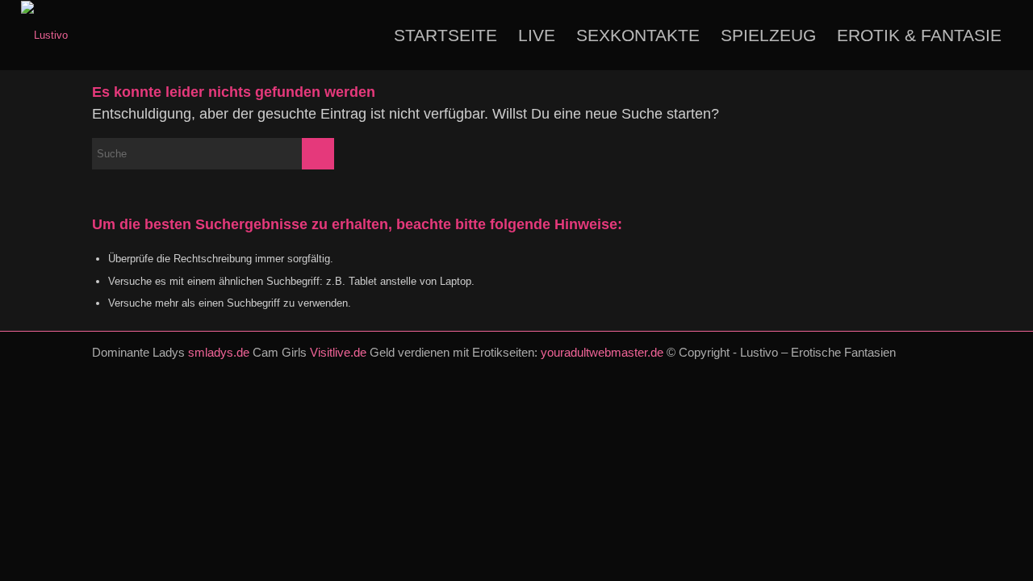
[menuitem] (445, 35)
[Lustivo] (44, 35)
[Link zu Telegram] (929, 369)
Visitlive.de (338, 352)
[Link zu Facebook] (856, 369)
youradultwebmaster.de (602, 352)
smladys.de (218, 352)
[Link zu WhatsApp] (905, 369)
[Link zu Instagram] (880, 369)
